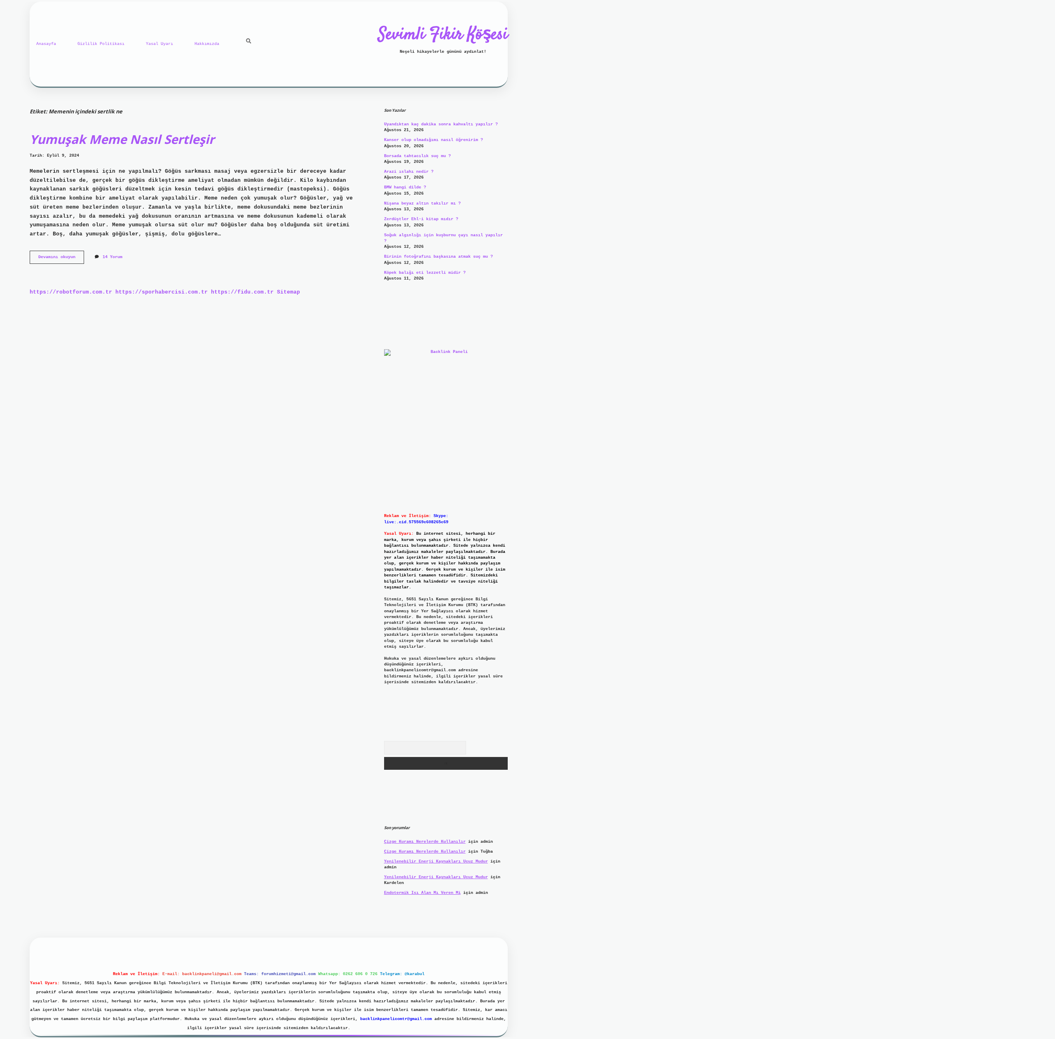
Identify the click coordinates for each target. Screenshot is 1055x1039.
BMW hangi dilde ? (405, 187)
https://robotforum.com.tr (71, 292)
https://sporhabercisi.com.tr (161, 292)
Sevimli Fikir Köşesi (443, 35)
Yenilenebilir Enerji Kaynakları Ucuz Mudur (436, 861)
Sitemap (288, 292)
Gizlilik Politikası (100, 44)
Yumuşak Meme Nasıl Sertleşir (122, 139)
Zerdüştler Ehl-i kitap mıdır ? (421, 219)
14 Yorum (112, 257)
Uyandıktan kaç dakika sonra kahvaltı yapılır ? (441, 124)
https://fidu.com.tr (242, 292)
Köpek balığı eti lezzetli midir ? (425, 272)
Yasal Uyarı (159, 44)
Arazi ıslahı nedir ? (409, 171)
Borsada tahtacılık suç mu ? (417, 156)
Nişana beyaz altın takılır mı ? (422, 203)
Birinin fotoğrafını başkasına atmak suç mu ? (438, 256)
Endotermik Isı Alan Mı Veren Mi (422, 893)
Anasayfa (46, 44)
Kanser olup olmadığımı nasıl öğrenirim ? (433, 140)
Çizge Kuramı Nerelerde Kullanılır (425, 841)
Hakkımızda (207, 44)
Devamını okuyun (61, 259)
